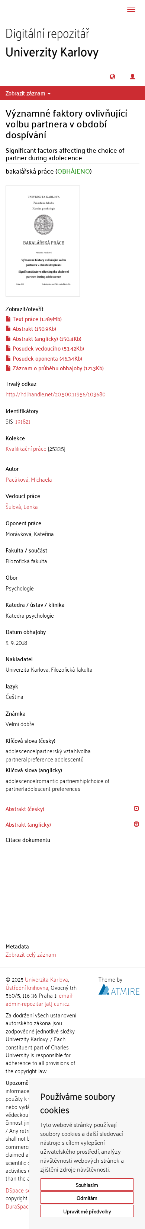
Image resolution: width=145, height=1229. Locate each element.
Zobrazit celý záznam (31, 954)
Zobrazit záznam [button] (26, 93)
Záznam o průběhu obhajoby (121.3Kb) (57, 367)
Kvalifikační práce (26, 448)
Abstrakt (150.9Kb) (33, 328)
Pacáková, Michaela (29, 479)
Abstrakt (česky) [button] (25, 808)
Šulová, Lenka (22, 506)
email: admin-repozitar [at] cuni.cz (39, 999)
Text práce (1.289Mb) (36, 318)
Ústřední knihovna (27, 987)
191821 (22, 421)
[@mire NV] (119, 987)
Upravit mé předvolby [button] (87, 1211)
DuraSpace (19, 1206)
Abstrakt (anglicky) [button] (28, 824)
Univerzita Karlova (46, 979)
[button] (112, 76)
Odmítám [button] (87, 1197)
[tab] (72, 421)
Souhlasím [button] (87, 1184)
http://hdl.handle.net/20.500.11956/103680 (56, 394)
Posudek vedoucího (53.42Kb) (47, 348)
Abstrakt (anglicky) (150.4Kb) (46, 338)
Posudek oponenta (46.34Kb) (46, 358)
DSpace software (26, 1190)
